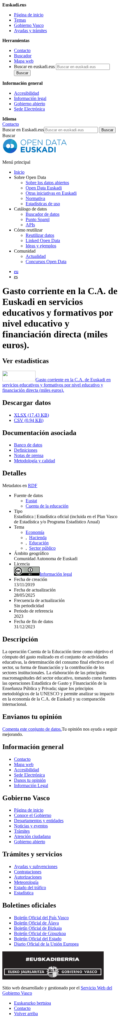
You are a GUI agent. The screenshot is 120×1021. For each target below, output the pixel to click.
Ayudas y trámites (30, 30)
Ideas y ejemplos (41, 245)
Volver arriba (26, 1013)
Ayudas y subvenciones (35, 866)
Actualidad (36, 256)
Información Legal (31, 785)
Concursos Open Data (46, 261)
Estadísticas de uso (43, 203)
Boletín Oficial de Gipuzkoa (40, 933)
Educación (39, 542)
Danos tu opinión (30, 780)
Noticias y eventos (31, 825)
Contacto (22, 50)
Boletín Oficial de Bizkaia (38, 928)
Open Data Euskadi (44, 187)
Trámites (22, 831)
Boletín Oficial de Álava (36, 922)
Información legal (30, 98)
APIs (30, 224)
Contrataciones (27, 871)
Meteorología (26, 882)
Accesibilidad (26, 93)
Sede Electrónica (29, 108)
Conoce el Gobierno (32, 815)
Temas (20, 20)
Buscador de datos (42, 214)
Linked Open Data (43, 240)
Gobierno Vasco (29, 25)
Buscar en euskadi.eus (34, 66)
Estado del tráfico (30, 887)
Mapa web (23, 60)
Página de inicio (28, 14)
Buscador (22, 55)
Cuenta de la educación (47, 505)
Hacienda (38, 537)
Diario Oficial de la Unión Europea (46, 943)
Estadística (23, 892)
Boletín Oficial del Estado (37, 938)
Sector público (42, 548)
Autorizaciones (28, 877)
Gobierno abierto (29, 103)
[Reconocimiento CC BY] (27, 574)
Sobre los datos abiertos (47, 182)
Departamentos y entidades (38, 820)
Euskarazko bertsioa (32, 1003)
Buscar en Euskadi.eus (23, 129)
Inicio (19, 172)
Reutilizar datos (40, 235)
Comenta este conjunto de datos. (32, 729)
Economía (35, 532)
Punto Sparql (38, 219)
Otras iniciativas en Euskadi (51, 193)
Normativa (35, 198)
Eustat (31, 500)
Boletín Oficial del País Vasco (41, 917)
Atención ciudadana (32, 836)
